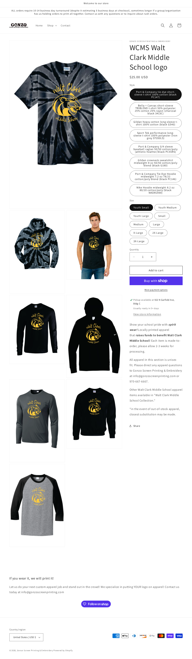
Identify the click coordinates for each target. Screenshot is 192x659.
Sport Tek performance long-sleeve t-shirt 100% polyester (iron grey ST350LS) (156, 135)
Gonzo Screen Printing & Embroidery (35, 650)
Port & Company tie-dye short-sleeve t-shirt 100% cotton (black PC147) (155, 94)
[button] (51, 25)
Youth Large (141, 216)
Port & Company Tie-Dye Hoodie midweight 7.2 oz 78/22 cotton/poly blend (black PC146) (155, 176)
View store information (147, 314)
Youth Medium (167, 207)
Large (156, 224)
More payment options (156, 289)
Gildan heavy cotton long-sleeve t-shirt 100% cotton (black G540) (156, 123)
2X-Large (158, 232)
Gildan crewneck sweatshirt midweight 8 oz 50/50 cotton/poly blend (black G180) (155, 162)
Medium (139, 224)
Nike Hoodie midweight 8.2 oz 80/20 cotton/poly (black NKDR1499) (155, 190)
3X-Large (139, 241)
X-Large (138, 232)
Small (162, 216)
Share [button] (136, 426)
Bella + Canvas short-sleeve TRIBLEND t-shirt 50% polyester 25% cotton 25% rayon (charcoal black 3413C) (155, 109)
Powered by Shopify (63, 650)
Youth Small (141, 207)
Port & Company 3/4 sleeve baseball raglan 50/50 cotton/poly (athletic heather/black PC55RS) (156, 149)
